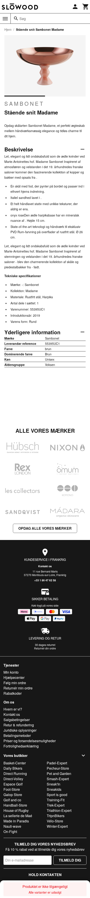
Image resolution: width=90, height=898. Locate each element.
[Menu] (5, 18)
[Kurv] (85, 6)
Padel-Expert (57, 762)
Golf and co (12, 799)
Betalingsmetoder (17, 735)
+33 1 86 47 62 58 (45, 580)
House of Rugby (16, 810)
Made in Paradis (16, 820)
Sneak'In (53, 784)
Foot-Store (11, 789)
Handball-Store (15, 805)
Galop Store (12, 794)
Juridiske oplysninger (19, 730)
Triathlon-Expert (59, 810)
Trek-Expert (55, 805)
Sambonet (24, 103)
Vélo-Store (55, 820)
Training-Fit (55, 799)
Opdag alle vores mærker (45, 528)
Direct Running (15, 773)
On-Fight (10, 831)
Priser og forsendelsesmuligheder (29, 740)
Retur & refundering (18, 724)
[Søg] (16, 18)
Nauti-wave (12, 826)
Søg (22, 18)
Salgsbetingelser (16, 719)
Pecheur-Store (58, 768)
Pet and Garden (59, 773)
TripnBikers (55, 815)
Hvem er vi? (12, 709)
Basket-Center (14, 762)
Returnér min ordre (18, 688)
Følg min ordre (14, 682)
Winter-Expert (57, 826)
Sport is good (57, 794)
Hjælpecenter (13, 677)
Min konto (11, 672)
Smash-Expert (58, 778)
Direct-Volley (13, 778)
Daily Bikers (12, 768)
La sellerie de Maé (17, 815)
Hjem (8, 29)
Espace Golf (12, 784)
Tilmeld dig (70, 860)
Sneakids (54, 789)
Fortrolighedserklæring (21, 746)
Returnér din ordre (45, 648)
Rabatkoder (12, 693)
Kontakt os (45, 566)
